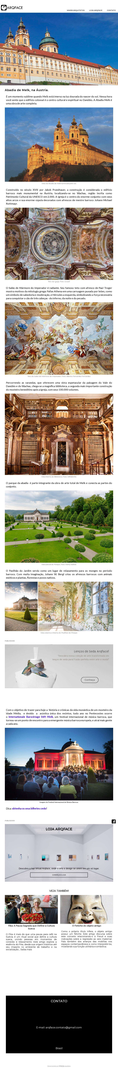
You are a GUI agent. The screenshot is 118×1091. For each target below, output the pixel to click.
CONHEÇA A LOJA (59, 875)
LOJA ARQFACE (95, 10)
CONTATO (111, 10)
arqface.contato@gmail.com (64, 1027)
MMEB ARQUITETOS (76, 10)
